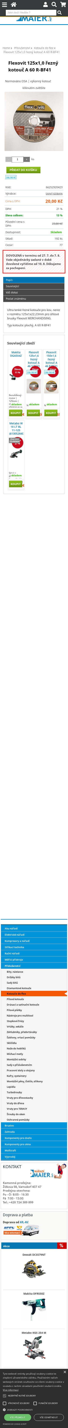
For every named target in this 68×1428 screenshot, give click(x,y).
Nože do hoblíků (16, 1048)
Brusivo (9, 1125)
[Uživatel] (45, 5)
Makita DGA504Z (16, 353)
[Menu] (4, 5)
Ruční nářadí (12, 953)
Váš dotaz (12, 292)
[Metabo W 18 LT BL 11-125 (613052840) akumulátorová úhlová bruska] (16, 454)
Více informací (11, 1390)
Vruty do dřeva (15, 1103)
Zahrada (10, 1131)
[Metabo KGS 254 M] (34, 1346)
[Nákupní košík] (63, 5)
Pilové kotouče (15, 999)
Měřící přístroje (14, 959)
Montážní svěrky (16, 1059)
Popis (9, 280)
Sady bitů (12, 982)
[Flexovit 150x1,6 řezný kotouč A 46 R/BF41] (51, 386)
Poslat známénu (16, 298)
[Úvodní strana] (14, 5)
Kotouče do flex (16, 993)
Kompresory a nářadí (17, 941)
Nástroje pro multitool (20, 1015)
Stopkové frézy (15, 1021)
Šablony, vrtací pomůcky (21, 1037)
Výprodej (10, 1156)
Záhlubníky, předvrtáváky (22, 1032)
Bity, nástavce (15, 971)
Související (12, 286)
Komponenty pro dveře (18, 1138)
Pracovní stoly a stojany (21, 1070)
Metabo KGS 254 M (34, 1332)
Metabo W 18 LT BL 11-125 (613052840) (16, 429)
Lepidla (11, 1086)
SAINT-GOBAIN (54, 193)
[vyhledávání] (54, 5)
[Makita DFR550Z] (34, 1307)
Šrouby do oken (16, 1114)
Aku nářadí (11, 928)
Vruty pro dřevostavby (20, 1097)
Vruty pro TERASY (17, 1108)
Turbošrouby (14, 1092)
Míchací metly (15, 1054)
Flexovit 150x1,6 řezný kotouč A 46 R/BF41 (51, 359)
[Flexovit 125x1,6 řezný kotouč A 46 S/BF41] (34, 386)
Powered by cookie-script (14, 1424)
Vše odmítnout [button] (49, 1417)
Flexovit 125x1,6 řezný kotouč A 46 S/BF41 (34, 359)
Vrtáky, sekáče (15, 1026)
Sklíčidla (12, 1043)
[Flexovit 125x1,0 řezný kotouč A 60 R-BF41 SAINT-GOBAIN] (34, 121)
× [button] (64, 1372)
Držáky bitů (13, 977)
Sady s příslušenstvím (19, 1065)
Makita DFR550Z (33, 1293)
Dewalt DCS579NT (34, 1254)
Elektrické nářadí (15, 934)
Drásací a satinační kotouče (23, 1004)
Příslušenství (12, 966)
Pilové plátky (14, 1010)
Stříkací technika (14, 947)
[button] (34, 1409)
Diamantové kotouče (19, 988)
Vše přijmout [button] (17, 1417)
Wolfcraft (10, 1150)
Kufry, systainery (16, 1076)
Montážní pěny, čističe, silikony (25, 1081)
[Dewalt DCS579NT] (34, 1268)
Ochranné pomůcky (18, 1119)
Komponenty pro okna (18, 1144)
